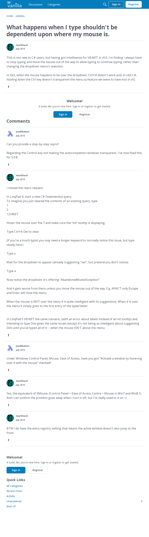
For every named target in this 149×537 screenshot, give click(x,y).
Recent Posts (14, 491)
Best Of (11, 506)
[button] (10, 47)
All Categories (15, 486)
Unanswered (74, 501)
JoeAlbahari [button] (22, 131)
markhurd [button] (22, 45)
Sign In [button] (63, 114)
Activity (11, 496)
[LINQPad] (14, 4)
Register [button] (84, 114)
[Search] (105, 4)
